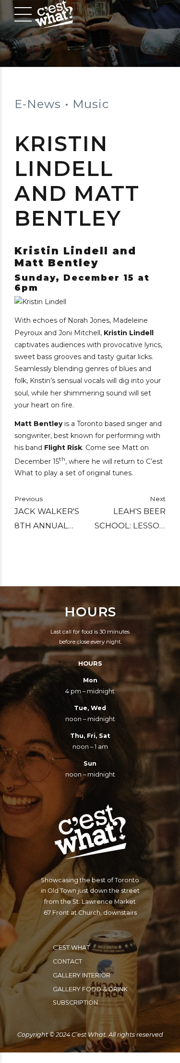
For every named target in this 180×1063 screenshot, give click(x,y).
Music (90, 104)
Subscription (75, 1002)
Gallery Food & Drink (90, 989)
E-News (37, 104)
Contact (67, 961)
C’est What (71, 947)
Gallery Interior (81, 975)
